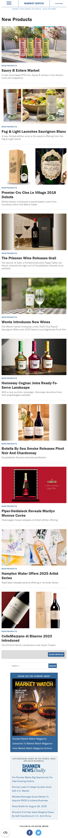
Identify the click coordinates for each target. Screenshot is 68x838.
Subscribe (59, 3)
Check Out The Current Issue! (34, 676)
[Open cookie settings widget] (5, 832)
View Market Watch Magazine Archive (32, 748)
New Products (9, 65)
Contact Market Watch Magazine (29, 738)
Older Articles (56, 654)
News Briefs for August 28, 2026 (29, 806)
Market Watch (34, 3)
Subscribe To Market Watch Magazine (32, 743)
